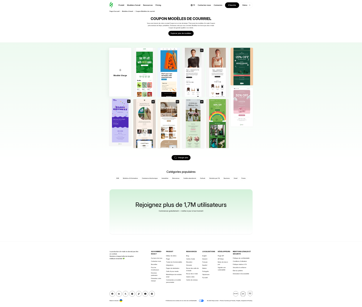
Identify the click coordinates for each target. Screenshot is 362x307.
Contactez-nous (156, 261)
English (204, 256)
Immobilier (165, 178)
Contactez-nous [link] (204, 5)
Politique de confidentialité (241, 258)
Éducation (189, 262)
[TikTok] (139, 294)
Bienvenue (175, 178)
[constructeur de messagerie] (111, 5)
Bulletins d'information (130, 178)
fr (194, 5)
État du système (238, 270)
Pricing (158, 5)
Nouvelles (154, 264)
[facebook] (112, 294)
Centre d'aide (190, 259)
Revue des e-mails (192, 273)
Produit (121, 5)
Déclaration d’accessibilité (241, 273)
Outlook (202, 178)
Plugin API (221, 256)
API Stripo (221, 259)
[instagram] (132, 294)
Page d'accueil (115, 11)
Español (204, 265)
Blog (187, 256)
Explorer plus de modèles (181, 33)
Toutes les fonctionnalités (174, 262)
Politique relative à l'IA (240, 264)
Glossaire (189, 265)
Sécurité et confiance (239, 267)
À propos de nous (156, 258)
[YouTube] (145, 294)
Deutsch (204, 259)
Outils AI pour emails (172, 271)
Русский (205, 277)
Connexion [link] (218, 5)
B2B (117, 178)
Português (205, 271)
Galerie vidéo (190, 277)
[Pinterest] (152, 294)
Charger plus (183, 158)
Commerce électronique (150, 178)
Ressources (148, 5)
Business (227, 178)
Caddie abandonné (189, 178)
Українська (205, 274)
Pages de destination (172, 268)
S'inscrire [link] (232, 5)
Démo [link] (244, 5)
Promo (243, 178)
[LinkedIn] (119, 294)
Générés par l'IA (214, 178)
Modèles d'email (133, 5)
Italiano (204, 268)
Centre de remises (192, 280)
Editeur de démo (171, 256)
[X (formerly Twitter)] (125, 294)
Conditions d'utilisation (240, 261)
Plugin (168, 259)
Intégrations (169, 265)
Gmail (235, 178)
